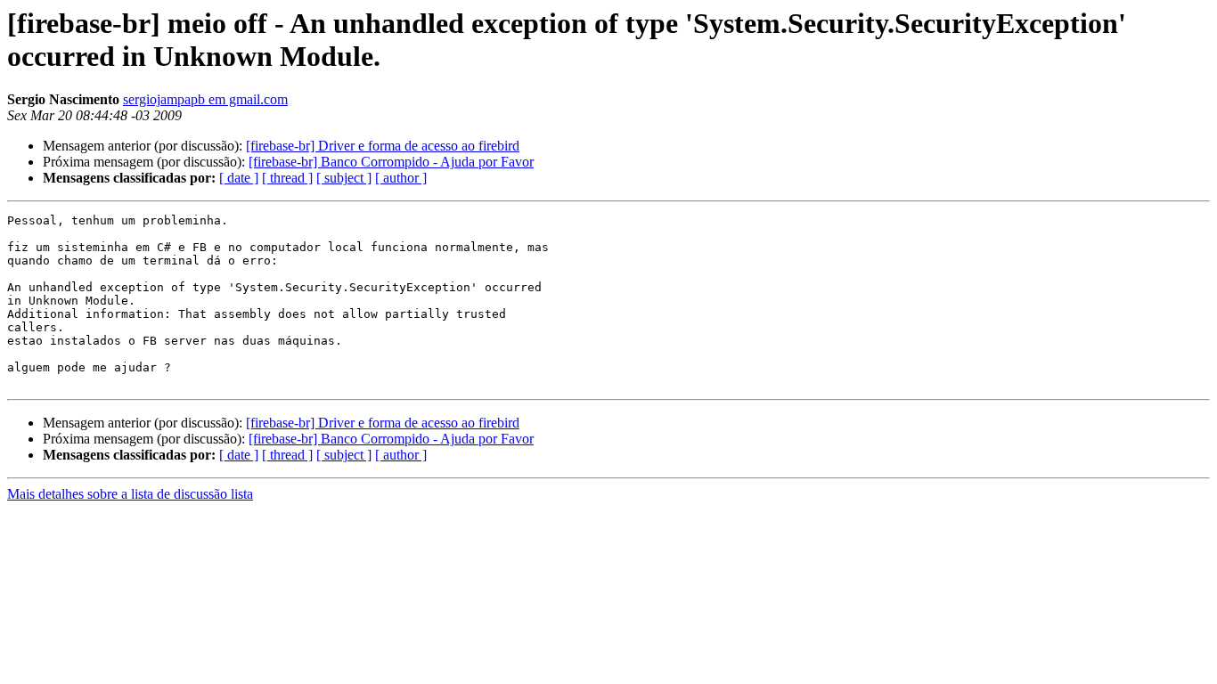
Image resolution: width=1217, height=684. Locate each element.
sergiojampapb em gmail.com (205, 99)
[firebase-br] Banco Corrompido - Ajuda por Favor (391, 161)
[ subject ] (344, 177)
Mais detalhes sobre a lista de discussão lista (130, 493)
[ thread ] (287, 177)
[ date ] (238, 177)
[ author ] (401, 177)
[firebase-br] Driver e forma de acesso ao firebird (382, 145)
